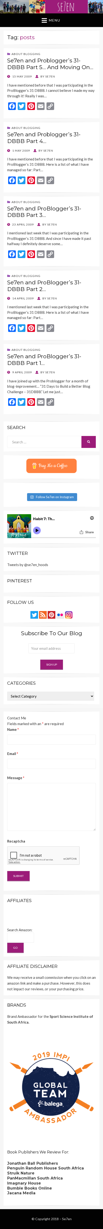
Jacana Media (21, 1193)
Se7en (67, 1219)
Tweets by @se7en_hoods (27, 564)
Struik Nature (20, 1173)
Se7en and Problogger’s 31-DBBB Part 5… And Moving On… (50, 64)
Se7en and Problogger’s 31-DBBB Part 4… (43, 137)
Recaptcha (16, 841)
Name (13, 729)
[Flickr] (60, 614)
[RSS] (43, 614)
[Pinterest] (51, 614)
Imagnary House (24, 1183)
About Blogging (25, 54)
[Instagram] (68, 614)
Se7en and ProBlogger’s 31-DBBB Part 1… (44, 359)
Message (15, 778)
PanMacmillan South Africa (35, 1178)
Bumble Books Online (29, 1188)
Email (12, 753)
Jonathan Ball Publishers (32, 1163)
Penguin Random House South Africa (45, 1168)
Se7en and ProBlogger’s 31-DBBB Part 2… (44, 285)
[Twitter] (34, 614)
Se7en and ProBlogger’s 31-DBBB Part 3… (44, 212)
